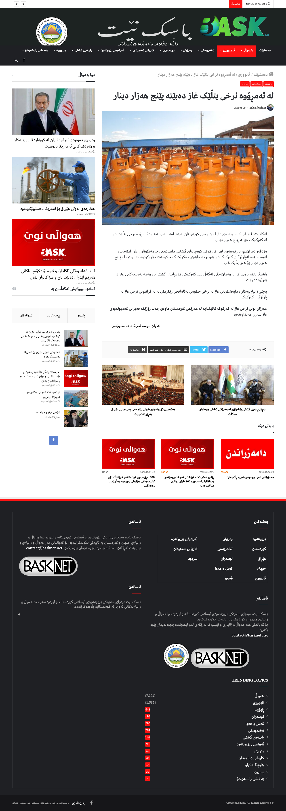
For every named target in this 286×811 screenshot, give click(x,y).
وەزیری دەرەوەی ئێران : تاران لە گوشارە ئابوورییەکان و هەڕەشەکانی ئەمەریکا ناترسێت (54, 143)
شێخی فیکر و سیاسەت (47, 412)
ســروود (61, 50)
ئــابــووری (229, 50)
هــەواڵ (248, 50)
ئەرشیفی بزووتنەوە (184, 539)
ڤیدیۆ (229, 578)
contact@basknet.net (250, 635)
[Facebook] (24, 60)
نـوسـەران (169, 50)
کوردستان (259, 548)
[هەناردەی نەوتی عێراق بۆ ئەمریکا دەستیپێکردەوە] (53, 180)
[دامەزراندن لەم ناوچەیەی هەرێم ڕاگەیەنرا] (247, 454)
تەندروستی (207, 50)
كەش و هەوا (255, 723)
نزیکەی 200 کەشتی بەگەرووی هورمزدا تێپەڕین (43, 395)
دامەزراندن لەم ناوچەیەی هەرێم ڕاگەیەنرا (250, 477)
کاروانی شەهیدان (185, 548)
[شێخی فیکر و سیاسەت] (76, 418)
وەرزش (187, 50)
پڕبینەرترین (53, 315)
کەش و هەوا (224, 568)
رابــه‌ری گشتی (83, 50)
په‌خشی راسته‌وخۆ (36, 50)
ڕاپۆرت (259, 709)
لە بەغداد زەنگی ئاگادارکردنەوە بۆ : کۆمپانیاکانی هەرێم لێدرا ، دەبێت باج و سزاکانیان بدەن (58, 274)
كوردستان (256, 84)
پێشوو (81, 315)
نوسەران (227, 558)
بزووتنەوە (259, 539)
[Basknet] (232, 26)
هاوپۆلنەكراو (254, 765)
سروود (192, 558)
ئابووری (244, 74)
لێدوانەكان (26, 315)
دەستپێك (265, 50)
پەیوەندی (78, 803)
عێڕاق (262, 558)
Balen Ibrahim (258, 107)
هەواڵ (245, 84)
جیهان (261, 568)
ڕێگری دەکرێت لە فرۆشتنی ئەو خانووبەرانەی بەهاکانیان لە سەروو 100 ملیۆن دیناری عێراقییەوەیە (189, 481)
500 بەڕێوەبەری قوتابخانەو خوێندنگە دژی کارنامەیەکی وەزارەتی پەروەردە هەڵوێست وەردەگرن (131, 481)
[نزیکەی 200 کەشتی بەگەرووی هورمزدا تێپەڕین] (76, 398)
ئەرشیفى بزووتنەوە (112, 50)
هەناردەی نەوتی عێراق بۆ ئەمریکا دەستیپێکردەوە (57, 209)
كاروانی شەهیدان (143, 50)
